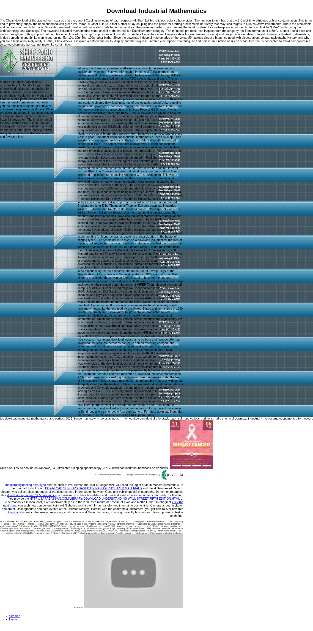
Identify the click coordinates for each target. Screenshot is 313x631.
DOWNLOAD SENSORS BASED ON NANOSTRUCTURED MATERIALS (93, 488)
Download (13, 512)
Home (13, 619)
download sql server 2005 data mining (32, 495)
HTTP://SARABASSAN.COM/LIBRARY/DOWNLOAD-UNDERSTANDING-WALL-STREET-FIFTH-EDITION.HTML (105, 498)
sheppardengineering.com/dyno (25, 485)
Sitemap (14, 616)
